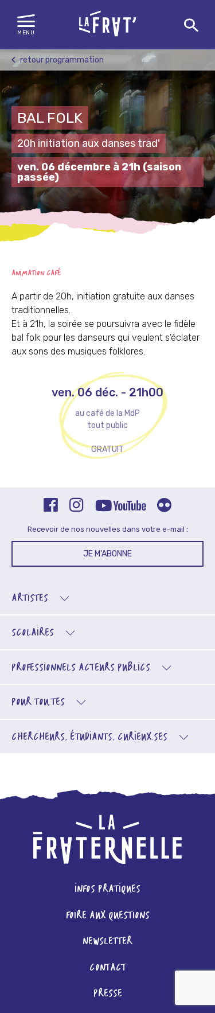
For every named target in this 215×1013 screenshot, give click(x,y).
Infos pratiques (107, 889)
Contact (107, 968)
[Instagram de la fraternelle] (76, 506)
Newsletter (107, 941)
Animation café (36, 273)
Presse (107, 993)
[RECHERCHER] (191, 26)
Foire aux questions (108, 915)
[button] (26, 25)
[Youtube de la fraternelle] (120, 506)
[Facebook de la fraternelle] (51, 506)
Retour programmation (61, 60)
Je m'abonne (107, 554)
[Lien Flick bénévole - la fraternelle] (164, 506)
